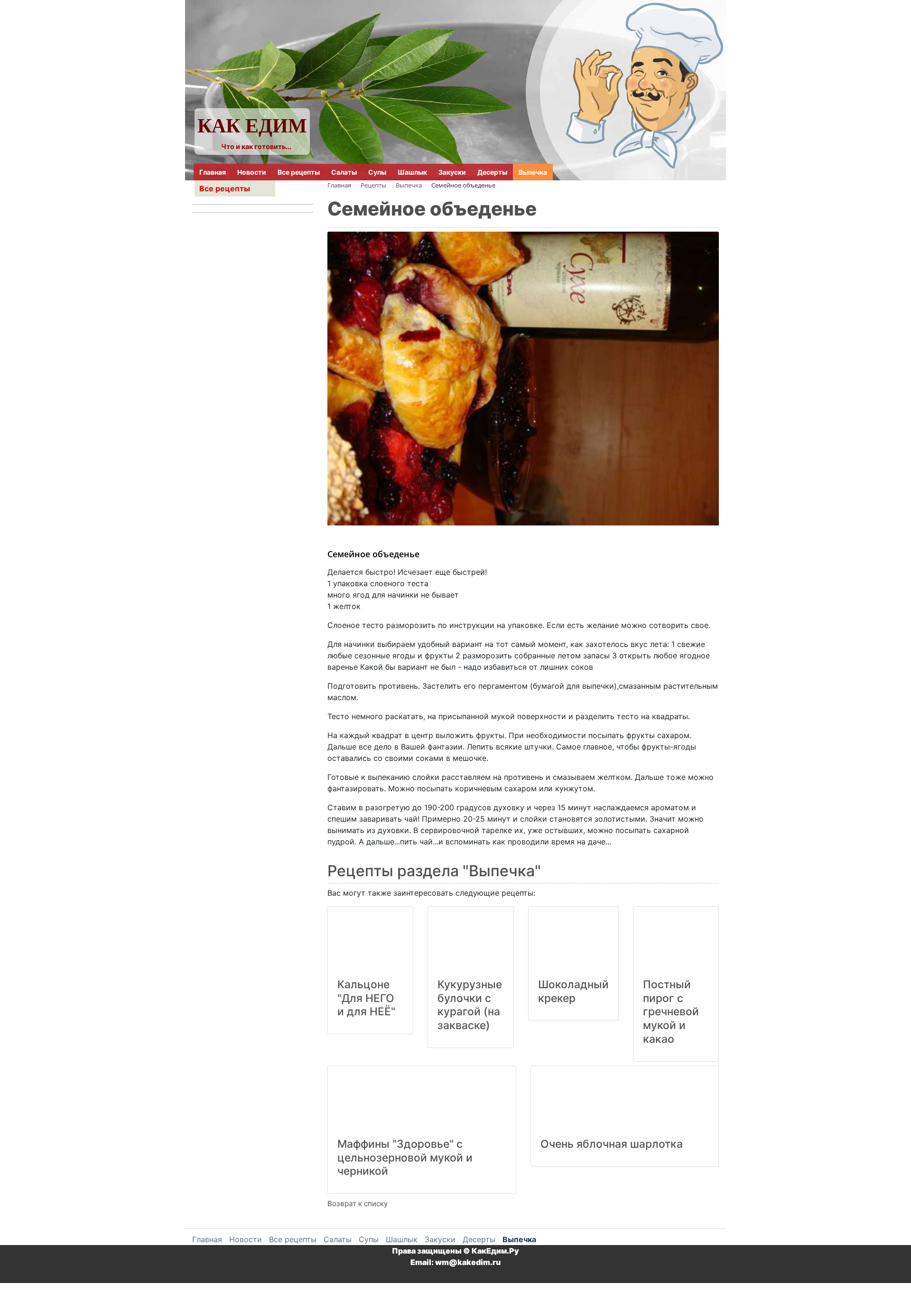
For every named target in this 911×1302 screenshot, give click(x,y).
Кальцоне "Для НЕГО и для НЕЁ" (366, 998)
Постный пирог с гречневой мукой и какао (671, 1012)
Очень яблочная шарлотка (611, 1144)
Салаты (344, 172)
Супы (377, 172)
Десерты (492, 172)
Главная (212, 172)
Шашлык (412, 172)
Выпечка (533, 172)
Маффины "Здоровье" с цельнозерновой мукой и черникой (405, 1157)
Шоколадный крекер (573, 991)
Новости (251, 172)
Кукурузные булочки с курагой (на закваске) (469, 1005)
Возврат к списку (357, 1203)
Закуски (452, 172)
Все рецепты (299, 172)
